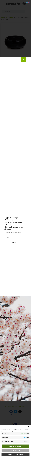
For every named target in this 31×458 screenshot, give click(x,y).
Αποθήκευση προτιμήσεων (15, 454)
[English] (29, 2)
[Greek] (27, 2)
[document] (15, 229)
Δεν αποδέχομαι (15, 450)
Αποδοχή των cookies (15, 446)
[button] (28, 427)
